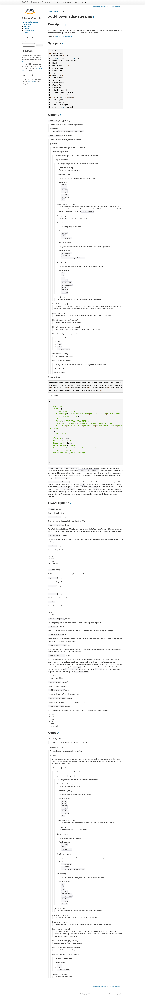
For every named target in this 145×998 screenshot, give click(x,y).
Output (26, 32)
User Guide (67, 2)
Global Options (29, 30)
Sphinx (120, 994)
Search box (25, 42)
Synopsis (27, 26)
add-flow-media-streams (30, 22)
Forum (76, 2)
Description (27, 24)
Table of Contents (31, 18)
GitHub (84, 2)
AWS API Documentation (63, 37)
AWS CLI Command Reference (37, 2)
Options (26, 28)
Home (58, 2)
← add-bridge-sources (98, 7)
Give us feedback (27, 62)
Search (39, 45)
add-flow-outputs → (115, 7)
